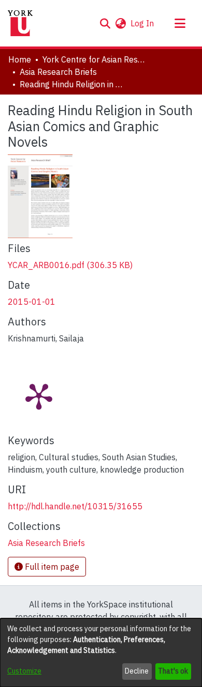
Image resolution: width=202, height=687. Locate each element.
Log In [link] (143, 23)
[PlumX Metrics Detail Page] (39, 396)
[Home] (20, 23)
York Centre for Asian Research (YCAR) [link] (94, 59)
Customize (24, 671)
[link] (70, 265)
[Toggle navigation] (179, 23)
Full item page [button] (51, 566)
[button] (104, 23)
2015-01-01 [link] (31, 301)
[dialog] (101, 652)
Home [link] (19, 59)
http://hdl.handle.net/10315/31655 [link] (75, 506)
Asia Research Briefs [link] (58, 72)
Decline (137, 671)
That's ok (173, 671)
